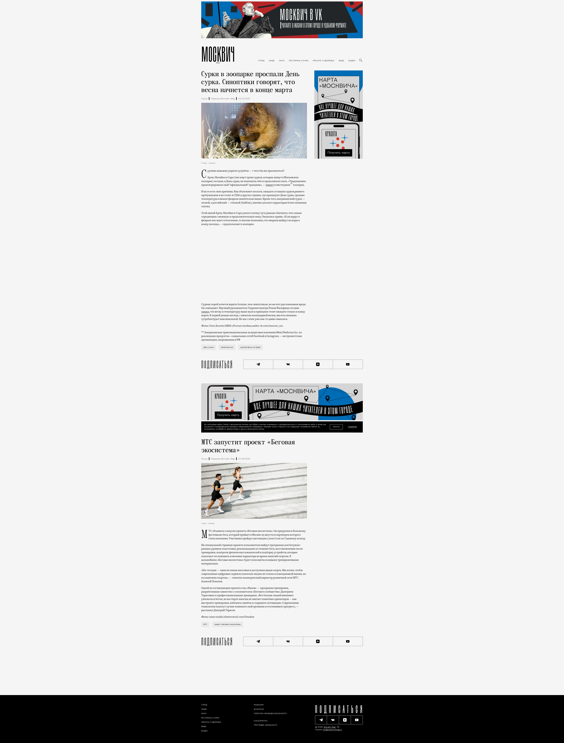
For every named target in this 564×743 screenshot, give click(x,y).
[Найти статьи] (361, 60)
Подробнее (352, 427)
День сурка (208, 347)
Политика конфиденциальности (270, 713)
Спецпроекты (260, 721)
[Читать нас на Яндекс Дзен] (318, 364)
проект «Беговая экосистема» (227, 624)
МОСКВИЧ (218, 54)
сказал (205, 311)
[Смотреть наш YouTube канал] (348, 364)
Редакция (258, 705)
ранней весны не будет (250, 347)
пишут (270, 184)
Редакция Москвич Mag (223, 99)
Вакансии (259, 709)
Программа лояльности (265, 725)
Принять (336, 427)
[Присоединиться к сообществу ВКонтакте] (288, 364)
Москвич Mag (330, 727)
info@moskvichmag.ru (332, 730)
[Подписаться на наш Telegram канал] (258, 364)
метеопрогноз (227, 347)
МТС (205, 624)
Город (204, 99)
